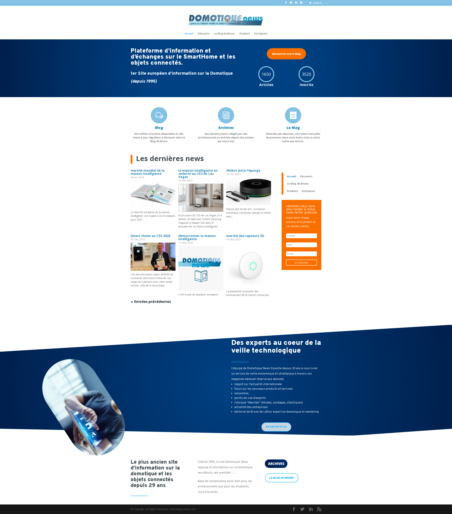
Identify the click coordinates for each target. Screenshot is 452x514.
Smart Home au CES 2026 (150, 236)
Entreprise (260, 33)
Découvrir (204, 33)
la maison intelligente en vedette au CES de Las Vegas (198, 173)
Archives (276, 463)
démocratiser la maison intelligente (197, 237)
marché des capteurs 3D (245, 236)
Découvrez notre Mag (286, 53)
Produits (244, 33)
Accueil (189, 33)
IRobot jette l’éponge (243, 170)
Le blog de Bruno (224, 33)
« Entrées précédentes (151, 301)
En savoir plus (276, 426)
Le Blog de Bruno (281, 477)
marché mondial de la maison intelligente (148, 172)
